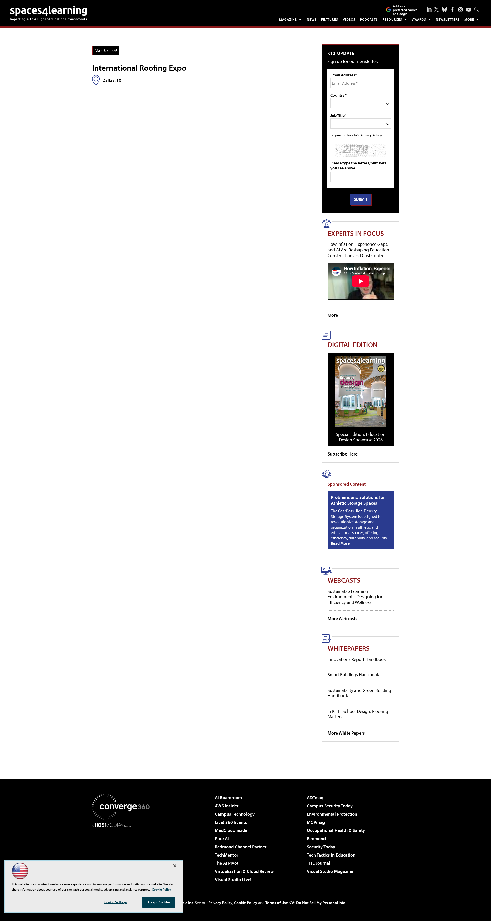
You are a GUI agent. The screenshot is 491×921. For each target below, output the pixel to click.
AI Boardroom (228, 798)
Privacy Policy (371, 134)
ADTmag (315, 798)
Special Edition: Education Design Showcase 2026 (360, 437)
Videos (349, 19)
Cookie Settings (115, 902)
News (312, 19)
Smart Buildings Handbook (353, 675)
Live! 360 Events (231, 822)
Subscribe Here (343, 454)
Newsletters (448, 19)
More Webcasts (343, 619)
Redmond (316, 838)
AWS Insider (226, 806)
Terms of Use (276, 902)
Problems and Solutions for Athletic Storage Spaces (358, 500)
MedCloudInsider (232, 830)
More (469, 19)
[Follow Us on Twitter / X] (436, 9)
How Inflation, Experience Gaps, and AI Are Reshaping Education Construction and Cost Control (358, 249)
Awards (419, 19)
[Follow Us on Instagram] (460, 9)
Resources (392, 19)
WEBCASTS (344, 579)
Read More (340, 543)
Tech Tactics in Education (331, 855)
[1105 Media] (122, 853)
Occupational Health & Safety (336, 830)
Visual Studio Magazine (330, 871)
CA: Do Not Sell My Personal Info (317, 902)
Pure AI (222, 838)
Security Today (321, 847)
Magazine (288, 19)
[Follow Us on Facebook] (452, 9)
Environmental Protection (332, 814)
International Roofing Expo (139, 67)
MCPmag (316, 822)
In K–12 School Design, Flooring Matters (358, 714)
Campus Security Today (330, 806)
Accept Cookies (159, 902)
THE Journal (318, 863)
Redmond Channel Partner (240, 847)
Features (329, 19)
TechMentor (226, 855)
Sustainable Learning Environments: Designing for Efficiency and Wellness (355, 596)
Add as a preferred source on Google (405, 9)
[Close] (175, 865)
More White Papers (346, 733)
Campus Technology (235, 814)
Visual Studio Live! (233, 879)
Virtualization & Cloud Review (244, 871)
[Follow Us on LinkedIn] (429, 9)
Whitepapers (349, 647)
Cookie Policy (245, 902)
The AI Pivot (226, 863)
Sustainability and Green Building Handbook (359, 693)
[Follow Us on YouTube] (468, 9)
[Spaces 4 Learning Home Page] (48, 13)
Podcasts (369, 19)
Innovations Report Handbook (357, 659)
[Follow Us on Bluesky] (444, 9)
